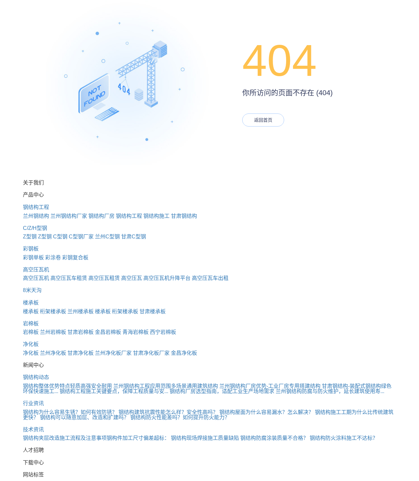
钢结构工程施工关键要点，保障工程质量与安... (114, 391)
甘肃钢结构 (184, 216)
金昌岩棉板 (108, 332)
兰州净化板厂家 (113, 353)
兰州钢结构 (36, 216)
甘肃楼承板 (152, 311)
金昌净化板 (184, 353)
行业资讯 (33, 403)
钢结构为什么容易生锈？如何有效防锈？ (70, 412)
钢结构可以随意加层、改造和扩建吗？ (84, 417)
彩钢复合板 (75, 257)
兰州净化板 (53, 353)
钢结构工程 (36, 207)
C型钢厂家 (81, 236)
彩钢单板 (33, 257)
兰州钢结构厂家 (68, 216)
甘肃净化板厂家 (151, 353)
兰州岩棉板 (53, 332)
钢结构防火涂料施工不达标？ (344, 438)
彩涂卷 (53, 257)
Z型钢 (30, 236)
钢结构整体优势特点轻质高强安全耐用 (67, 386)
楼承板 (31, 302)
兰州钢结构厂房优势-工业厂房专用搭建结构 (269, 386)
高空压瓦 (131, 278)
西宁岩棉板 (163, 332)
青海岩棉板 (135, 332)
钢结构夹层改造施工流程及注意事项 (65, 438)
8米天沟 (32, 290)
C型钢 (60, 236)
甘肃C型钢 (133, 236)
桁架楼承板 (53, 311)
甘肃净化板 (80, 353)
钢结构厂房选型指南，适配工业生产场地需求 (222, 391)
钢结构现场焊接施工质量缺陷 (205, 438)
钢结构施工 (156, 216)
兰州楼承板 (80, 311)
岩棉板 (31, 323)
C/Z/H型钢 (35, 228)
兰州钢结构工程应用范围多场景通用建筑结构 (165, 386)
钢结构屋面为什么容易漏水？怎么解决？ (266, 412)
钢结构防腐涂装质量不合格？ (274, 438)
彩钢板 (31, 248)
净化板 (31, 344)
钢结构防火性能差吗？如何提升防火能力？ (180, 417)
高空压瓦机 (36, 269)
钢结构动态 (36, 377)
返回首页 (263, 120)
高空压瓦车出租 (210, 278)
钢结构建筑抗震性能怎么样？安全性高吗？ (168, 412)
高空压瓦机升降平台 (167, 278)
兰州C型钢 (107, 236)
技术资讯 (33, 429)
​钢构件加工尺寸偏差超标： (138, 438)
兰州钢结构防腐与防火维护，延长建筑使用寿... (330, 391)
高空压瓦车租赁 (68, 278)
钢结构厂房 (101, 216)
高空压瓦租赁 (104, 278)
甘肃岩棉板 (80, 332)
